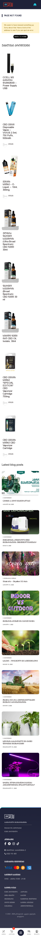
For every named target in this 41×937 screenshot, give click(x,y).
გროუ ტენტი (9, 902)
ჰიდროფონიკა (26, 906)
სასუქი (23, 895)
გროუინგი (8, 498)
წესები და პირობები (13, 828)
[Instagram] (13, 844)
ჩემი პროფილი (11, 831)
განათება (8, 906)
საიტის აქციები (26, 902)
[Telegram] (9, 844)
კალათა (23, 892)
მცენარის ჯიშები (10, 578)
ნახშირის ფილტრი (28, 899)
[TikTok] (18, 844)
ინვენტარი (8, 899)
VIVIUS (10, 144)
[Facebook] (5, 844)
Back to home (20, 37)
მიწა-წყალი (9, 895)
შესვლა (37, 934)
